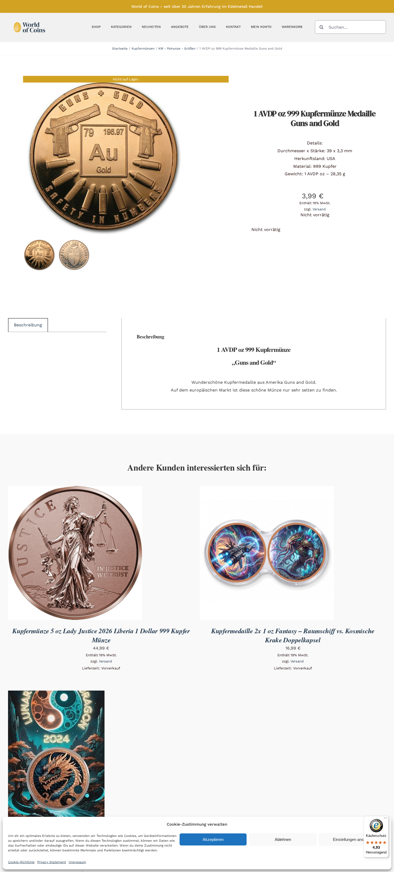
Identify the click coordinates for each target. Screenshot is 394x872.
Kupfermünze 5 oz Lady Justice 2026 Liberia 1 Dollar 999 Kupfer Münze (101, 635)
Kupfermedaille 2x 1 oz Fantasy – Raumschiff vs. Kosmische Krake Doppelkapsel (292, 635)
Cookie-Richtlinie (21, 862)
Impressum (77, 862)
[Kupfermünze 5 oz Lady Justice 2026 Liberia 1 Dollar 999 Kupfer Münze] (75, 489)
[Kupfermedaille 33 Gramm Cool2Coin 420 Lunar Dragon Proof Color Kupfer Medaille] (56, 694)
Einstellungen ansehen (352, 839)
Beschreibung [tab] (28, 324)
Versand (319, 209)
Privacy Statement (51, 862)
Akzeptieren (213, 839)
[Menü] (385, 819)
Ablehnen (283, 839)
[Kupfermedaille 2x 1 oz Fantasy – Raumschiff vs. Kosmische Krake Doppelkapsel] (267, 489)
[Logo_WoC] (29, 20)
